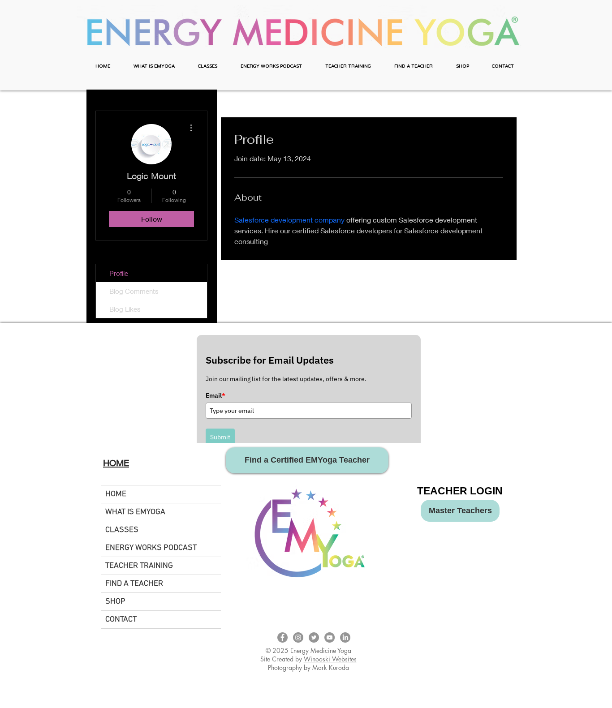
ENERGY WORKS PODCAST (151, 548)
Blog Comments (134, 291)
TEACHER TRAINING (139, 566)
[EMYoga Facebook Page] (282, 637)
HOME (115, 494)
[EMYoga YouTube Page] (329, 637)
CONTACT (121, 619)
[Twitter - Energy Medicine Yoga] (314, 637)
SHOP (115, 601)
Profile (118, 273)
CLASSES (121, 530)
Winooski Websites (330, 659)
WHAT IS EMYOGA (135, 512)
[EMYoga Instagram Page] (298, 637)
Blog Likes (125, 309)
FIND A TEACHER (134, 583)
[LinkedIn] (345, 637)
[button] (154, 66)
